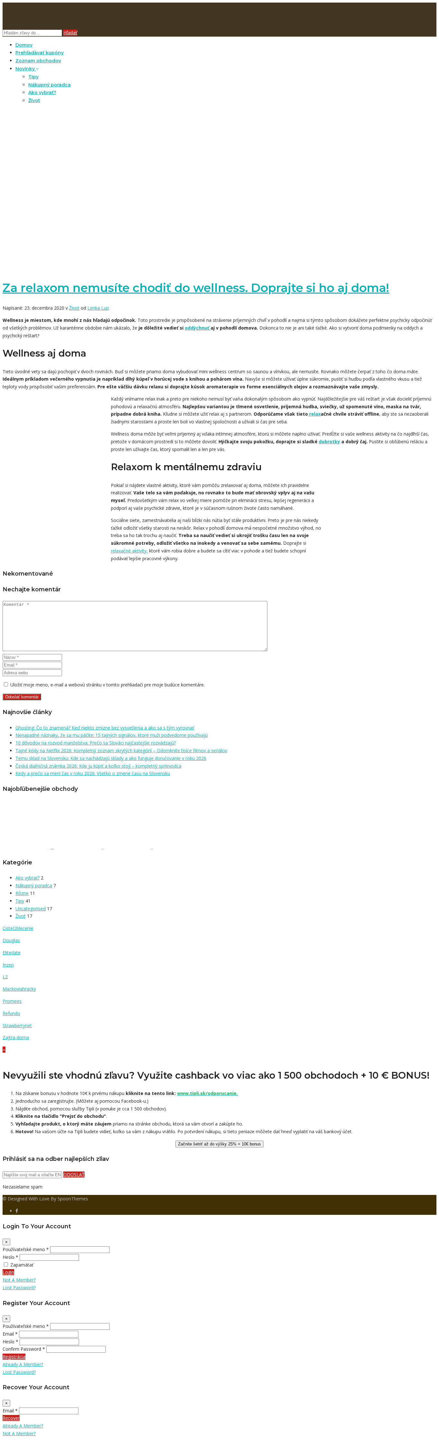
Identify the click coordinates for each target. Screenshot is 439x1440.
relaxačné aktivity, (129, 551)
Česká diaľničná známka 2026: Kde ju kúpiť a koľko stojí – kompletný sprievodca (98, 766)
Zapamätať (21, 1265)
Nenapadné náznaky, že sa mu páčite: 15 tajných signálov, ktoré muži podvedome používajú (111, 735)
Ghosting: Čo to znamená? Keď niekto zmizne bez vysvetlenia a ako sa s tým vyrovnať (104, 728)
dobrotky (329, 441)
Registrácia (14, 1357)
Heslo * (10, 1257)
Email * (10, 1334)
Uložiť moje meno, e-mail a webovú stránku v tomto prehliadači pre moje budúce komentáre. (107, 685)
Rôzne (22, 893)
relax (314, 414)
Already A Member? (23, 1364)
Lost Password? (19, 1288)
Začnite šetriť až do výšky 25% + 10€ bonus (219, 1144)
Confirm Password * (24, 1349)
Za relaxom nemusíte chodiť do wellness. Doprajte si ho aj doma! (196, 288)
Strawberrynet (17, 1025)
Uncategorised (30, 909)
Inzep (8, 965)
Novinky (25, 69)
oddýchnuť (198, 328)
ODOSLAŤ (74, 1174)
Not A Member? (19, 1280)
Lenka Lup (98, 308)
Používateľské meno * (26, 1249)
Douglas (11, 940)
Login (8, 1272)
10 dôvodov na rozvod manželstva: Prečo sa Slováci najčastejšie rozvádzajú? (95, 743)
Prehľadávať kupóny (39, 53)
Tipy (33, 77)
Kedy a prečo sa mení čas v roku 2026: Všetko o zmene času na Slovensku (92, 773)
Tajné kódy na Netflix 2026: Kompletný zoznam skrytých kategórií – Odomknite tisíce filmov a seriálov (121, 750)
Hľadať (70, 33)
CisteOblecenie (18, 928)
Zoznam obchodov (38, 61)
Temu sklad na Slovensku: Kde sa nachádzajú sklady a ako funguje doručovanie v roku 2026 (110, 758)
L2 (5, 977)
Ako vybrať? (42, 92)
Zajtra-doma (16, 1037)
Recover (11, 1418)
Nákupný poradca (49, 85)
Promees (12, 1001)
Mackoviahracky (19, 989)
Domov (23, 45)
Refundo (11, 1013)
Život (34, 100)
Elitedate (12, 953)
